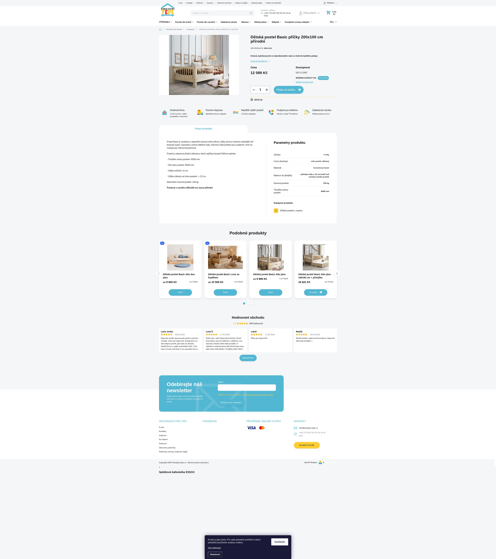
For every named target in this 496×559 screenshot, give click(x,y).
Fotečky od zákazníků (273, 3)
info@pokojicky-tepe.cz (308, 428)
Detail (180, 292)
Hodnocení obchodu (224, 3)
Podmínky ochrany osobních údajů (173, 452)
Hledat (251, 13)
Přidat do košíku (286, 89)
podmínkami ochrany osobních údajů (258, 395)
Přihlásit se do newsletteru (231, 402)
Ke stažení (163, 439)
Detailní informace (259, 61)
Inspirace (210, 3)
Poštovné (199, 3)
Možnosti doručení (304, 82)
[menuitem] (166, 22)
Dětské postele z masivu (291, 210)
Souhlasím (279, 542)
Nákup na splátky (241, 3)
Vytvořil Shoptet (310, 462)
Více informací (214, 548)
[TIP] (180, 257)
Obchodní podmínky (167, 448)
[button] (244, 303)
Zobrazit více (248, 358)
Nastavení (215, 554)
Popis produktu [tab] (203, 128)
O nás (180, 3)
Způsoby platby (256, 3)
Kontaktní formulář (306, 445)
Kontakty (189, 3)
